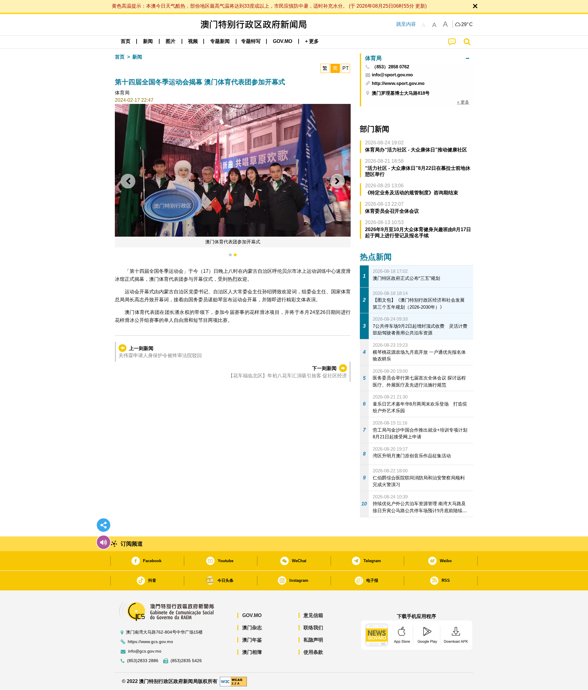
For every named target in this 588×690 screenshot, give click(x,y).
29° (467, 24)
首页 (120, 56)
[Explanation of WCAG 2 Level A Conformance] (233, 681)
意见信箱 (313, 615)
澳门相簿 (252, 652)
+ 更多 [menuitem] (463, 102)
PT (345, 68)
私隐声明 (313, 639)
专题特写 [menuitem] (251, 41)
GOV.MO (252, 615)
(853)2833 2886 (142, 660)
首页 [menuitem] (125, 41)
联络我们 (313, 627)
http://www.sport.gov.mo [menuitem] (398, 83)
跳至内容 (406, 24)
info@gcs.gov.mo (144, 651)
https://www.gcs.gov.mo (150, 641)
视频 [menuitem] (193, 41)
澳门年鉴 (252, 639)
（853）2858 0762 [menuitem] (390, 66)
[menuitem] (147, 41)
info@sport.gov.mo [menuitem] (392, 74)
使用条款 (313, 652)
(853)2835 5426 (186, 660)
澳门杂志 (252, 627)
